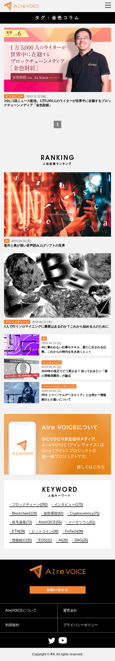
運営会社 (70, 610)
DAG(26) (81, 540)
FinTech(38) (74, 531)
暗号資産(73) (22, 522)
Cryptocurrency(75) (84, 513)
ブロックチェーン (17, 322)
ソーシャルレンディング (59, 386)
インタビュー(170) (68, 504)
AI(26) (63, 540)
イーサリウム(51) (81, 522)
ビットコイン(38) (45, 531)
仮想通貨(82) (53, 513)
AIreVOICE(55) (50, 522)
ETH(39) (18, 531)
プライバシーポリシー (80, 625)
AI (6, 241)
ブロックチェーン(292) (30, 504)
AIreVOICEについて (21, 610)
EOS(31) (45, 540)
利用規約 (12, 625)
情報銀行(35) (22, 540)
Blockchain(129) (24, 513)
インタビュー (14, 96)
